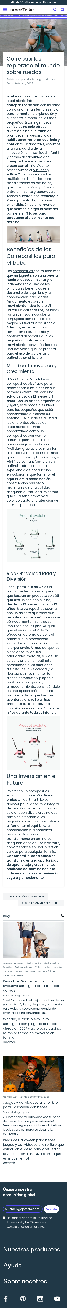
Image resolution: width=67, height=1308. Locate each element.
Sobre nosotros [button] (25, 1281)
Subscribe (51, 1209)
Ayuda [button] (12, 1265)
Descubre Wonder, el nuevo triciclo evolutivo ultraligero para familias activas (32, 986)
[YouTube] (57, 1299)
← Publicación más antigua (26, 896)
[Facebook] (6, 1299)
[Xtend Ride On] (43, 587)
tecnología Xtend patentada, (33, 198)
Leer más (9, 1042)
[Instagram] (40, 1299)
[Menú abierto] (5, 9)
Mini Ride (40, 170)
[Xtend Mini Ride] (9, 379)
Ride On (16, 174)
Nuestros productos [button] (31, 1249)
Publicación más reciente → (41, 903)
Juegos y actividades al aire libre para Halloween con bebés (30, 1104)
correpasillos (23, 271)
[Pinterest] (23, 1299)
